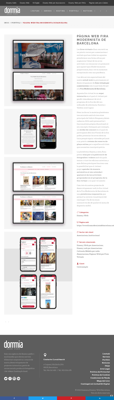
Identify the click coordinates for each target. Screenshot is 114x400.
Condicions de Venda (100, 377)
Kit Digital (36, 3)
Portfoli (74, 11)
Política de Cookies (101, 374)
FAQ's (107, 365)
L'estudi (35, 11)
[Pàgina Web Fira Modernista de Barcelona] (38, 108)
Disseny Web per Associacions (54, 3)
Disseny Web (24, 3)
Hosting (60, 11)
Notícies (88, 11)
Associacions (82, 235)
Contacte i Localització (54, 360)
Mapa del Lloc (103, 380)
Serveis (48, 11)
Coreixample (82, 267)
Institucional (94, 235)
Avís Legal (105, 368)
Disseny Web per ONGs (77, 3)
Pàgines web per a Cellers (98, 3)
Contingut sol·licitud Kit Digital (95, 383)
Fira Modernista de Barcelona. (93, 89)
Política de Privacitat (100, 371)
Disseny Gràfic (11, 3)
